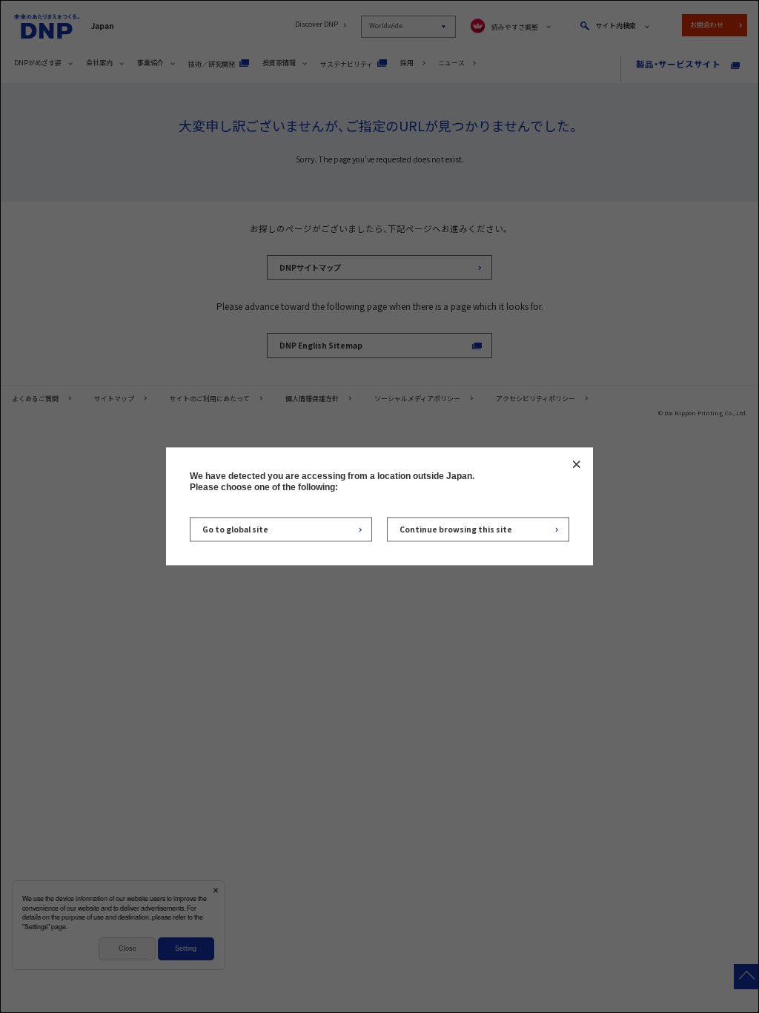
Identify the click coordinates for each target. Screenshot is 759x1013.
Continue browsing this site (456, 529)
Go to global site (235, 529)
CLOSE (576, 464)
